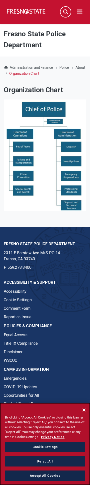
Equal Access (16, 334)
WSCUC (10, 360)
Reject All (44, 461)
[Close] (84, 410)
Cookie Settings (18, 300)
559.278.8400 (20, 267)
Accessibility (15, 291)
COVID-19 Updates (20, 386)
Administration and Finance (31, 68)
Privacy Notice (52, 437)
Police (64, 68)
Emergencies (15, 378)
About (80, 68)
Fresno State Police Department (39, 244)
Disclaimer (13, 352)
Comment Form (17, 308)
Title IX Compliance (21, 343)
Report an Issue (18, 316)
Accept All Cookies (45, 476)
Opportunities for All (21, 395)
